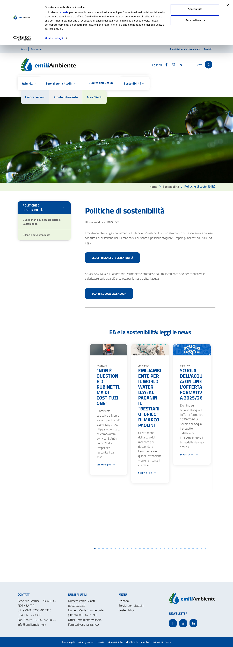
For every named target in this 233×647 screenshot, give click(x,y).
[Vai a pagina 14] (148, 548)
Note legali (68, 642)
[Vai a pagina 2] (99, 548)
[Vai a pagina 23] (185, 548)
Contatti (208, 49)
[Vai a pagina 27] (201, 548)
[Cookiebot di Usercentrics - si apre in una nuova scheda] (22, 38)
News (24, 49)
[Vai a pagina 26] (197, 548)
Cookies (101, 642)
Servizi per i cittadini (131, 605)
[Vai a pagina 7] (119, 548)
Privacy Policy (86, 642)
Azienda (124, 600)
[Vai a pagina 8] (123, 548)
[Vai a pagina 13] (144, 548)
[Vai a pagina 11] (135, 548)
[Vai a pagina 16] (156, 548)
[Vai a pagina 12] (140, 548)
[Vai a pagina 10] (131, 548)
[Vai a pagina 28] (205, 548)
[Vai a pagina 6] (115, 548)
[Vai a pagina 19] (168, 548)
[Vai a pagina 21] (176, 548)
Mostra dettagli (54, 38)
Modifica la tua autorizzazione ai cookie (148, 642)
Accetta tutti (195, 9)
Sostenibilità (171, 186)
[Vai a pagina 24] (189, 548)
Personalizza (193, 20)
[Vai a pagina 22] (180, 548)
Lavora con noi (35, 97)
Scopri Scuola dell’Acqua (109, 294)
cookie (64, 12)
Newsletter (36, 49)
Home (153, 186)
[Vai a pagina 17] (160, 548)
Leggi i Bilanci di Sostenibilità (112, 258)
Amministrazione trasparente (185, 49)
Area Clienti (94, 97)
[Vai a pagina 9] (127, 548)
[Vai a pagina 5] (111, 548)
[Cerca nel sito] (208, 64)
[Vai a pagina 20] (172, 548)
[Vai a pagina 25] (193, 548)
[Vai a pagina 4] (107, 548)
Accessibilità (115, 642)
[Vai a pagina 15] (152, 548)
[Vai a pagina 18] (164, 548)
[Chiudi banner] (228, 5)
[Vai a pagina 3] (103, 548)
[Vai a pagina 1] (95, 548)
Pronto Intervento (66, 97)
